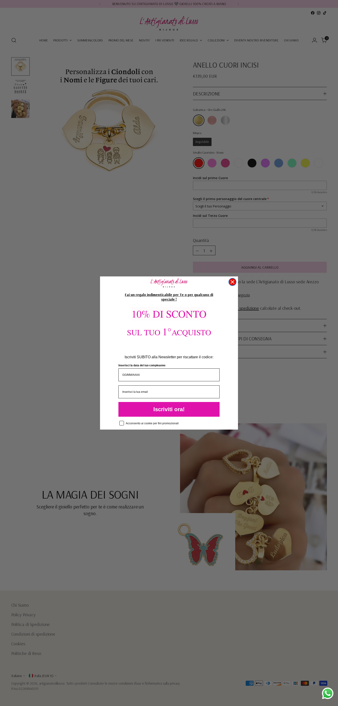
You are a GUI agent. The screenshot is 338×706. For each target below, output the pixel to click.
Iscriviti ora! (169, 409)
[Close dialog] (232, 282)
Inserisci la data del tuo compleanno (141, 365)
